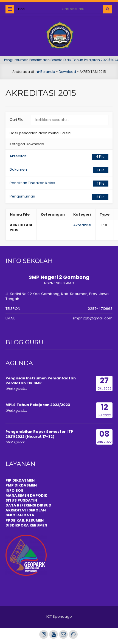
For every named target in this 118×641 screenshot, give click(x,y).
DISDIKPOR (15, 525)
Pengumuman (57, 196)
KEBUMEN (38, 525)
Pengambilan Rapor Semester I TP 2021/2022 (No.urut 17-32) (39, 434)
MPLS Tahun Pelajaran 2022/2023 (37, 404)
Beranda (47, 71)
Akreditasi (57, 156)
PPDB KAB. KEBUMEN (24, 520)
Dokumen (57, 169)
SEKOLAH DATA (19, 515)
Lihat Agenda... (16, 389)
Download (67, 71)
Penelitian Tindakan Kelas (57, 183)
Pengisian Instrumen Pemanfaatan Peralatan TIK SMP (40, 381)
